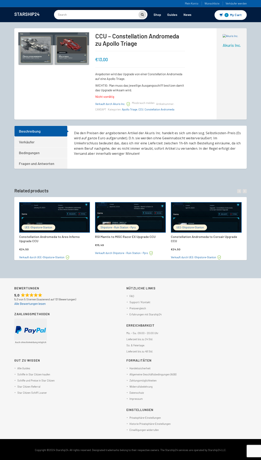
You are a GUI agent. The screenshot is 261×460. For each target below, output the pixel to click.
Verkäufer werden (236, 3)
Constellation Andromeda (159, 109)
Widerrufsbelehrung (141, 386)
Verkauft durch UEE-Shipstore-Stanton (41, 257)
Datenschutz (136, 392)
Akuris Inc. (232, 45)
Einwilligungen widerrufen (144, 430)
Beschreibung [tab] (30, 131)
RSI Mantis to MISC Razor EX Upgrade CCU (125, 237)
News (187, 14)
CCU (140, 109)
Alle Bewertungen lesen (30, 303)
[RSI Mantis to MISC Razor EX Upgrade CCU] (130, 217)
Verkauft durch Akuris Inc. (110, 104)
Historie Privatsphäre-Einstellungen (150, 423)
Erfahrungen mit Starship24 (145, 314)
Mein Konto (191, 3)
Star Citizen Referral (28, 386)
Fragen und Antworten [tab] (36, 163)
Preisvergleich (137, 308)
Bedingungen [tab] (29, 152)
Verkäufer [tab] (26, 142)
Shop (157, 14)
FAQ (131, 296)
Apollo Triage (129, 109)
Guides (172, 14)
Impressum (136, 398)
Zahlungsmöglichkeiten (143, 380)
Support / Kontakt (139, 302)
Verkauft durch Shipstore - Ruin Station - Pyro (121, 253)
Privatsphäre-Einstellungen (145, 417)
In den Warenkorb (210, 207)
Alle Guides (23, 368)
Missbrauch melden (143, 103)
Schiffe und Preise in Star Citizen (36, 380)
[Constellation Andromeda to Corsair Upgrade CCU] (206, 217)
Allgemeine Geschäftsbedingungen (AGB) (152, 374)
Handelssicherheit (139, 368)
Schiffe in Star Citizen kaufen (33, 374)
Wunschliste (212, 3)
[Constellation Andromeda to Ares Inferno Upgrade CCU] (54, 217)
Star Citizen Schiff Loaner (32, 392)
